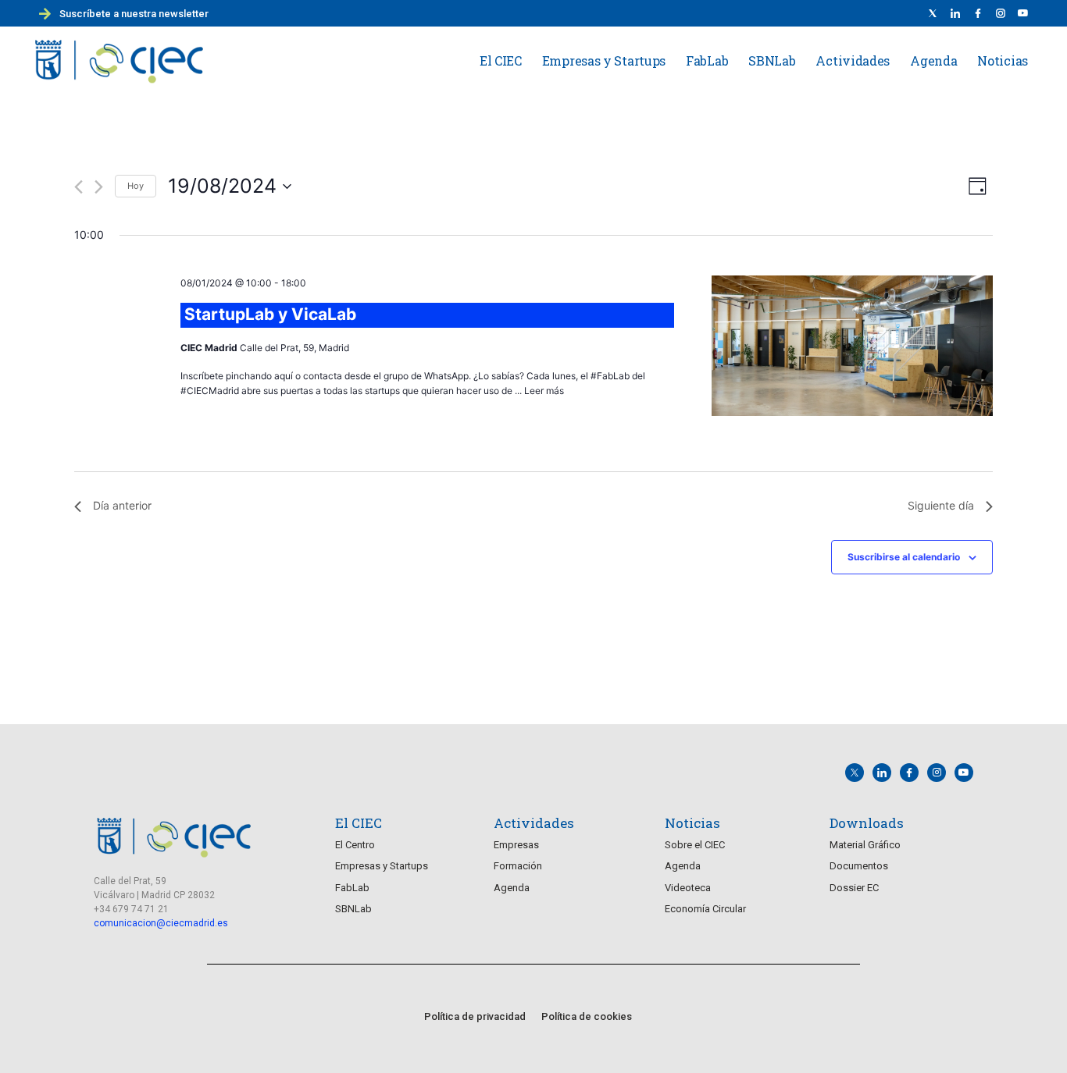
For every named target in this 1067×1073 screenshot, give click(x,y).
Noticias (1002, 60)
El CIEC (501, 60)
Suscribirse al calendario (904, 557)
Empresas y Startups (604, 60)
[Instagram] (936, 772)
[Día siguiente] (99, 186)
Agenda (933, 60)
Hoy (135, 185)
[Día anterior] (78, 186)
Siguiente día (941, 505)
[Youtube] (1023, 13)
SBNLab (771, 60)
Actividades (852, 60)
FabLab (707, 60)
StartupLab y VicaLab (270, 314)
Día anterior (122, 505)
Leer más (544, 390)
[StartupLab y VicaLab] (852, 348)
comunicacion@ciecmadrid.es (161, 923)
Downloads (867, 823)
